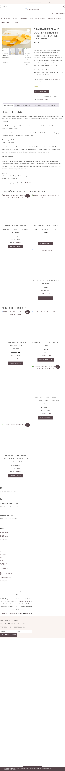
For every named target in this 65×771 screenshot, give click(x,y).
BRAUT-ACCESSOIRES (4, 536)
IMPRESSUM (4, 568)
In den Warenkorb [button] (15, 246)
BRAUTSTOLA (4, 532)
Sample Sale (5, 22)
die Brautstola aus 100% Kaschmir (33, 2)
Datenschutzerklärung (50, 763)
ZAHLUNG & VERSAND (3, 580)
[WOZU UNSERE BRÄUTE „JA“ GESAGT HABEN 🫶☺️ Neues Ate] (16, 665)
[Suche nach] (63, 6)
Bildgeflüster (29, 183)
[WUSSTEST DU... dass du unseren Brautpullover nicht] (37, 699)
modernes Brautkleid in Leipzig (21, 601)
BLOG (1, 560)
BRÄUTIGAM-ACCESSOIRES (4, 539)
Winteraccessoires (54, 18)
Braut (15, 18)
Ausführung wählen (45, 359)
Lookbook (15, 22)
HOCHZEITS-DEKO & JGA (3, 543)
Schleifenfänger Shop (21, 763)
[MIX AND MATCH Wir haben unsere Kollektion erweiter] (5, 663)
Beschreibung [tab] (8, 105)
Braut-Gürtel (44, 99)
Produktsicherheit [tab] (40, 105)
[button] (28, 30)
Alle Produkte (6, 18)
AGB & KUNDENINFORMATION (6, 573)
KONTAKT (3, 554)
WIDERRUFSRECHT (5, 577)
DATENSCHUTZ (4, 584)
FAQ (1, 557)
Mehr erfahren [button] (13, 769)
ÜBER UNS (3, 551)
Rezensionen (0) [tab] (53, 105)
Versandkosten (50, 47)
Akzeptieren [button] (57, 769)
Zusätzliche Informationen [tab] (23, 105)
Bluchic (40, 763)
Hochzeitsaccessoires (37, 18)
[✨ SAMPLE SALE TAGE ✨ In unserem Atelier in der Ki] (59, 694)
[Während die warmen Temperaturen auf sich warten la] (27, 689)
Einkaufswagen (59, 13)
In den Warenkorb (41, 91)
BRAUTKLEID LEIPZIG (4, 564)
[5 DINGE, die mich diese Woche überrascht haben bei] (48, 653)
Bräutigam (23, 18)
